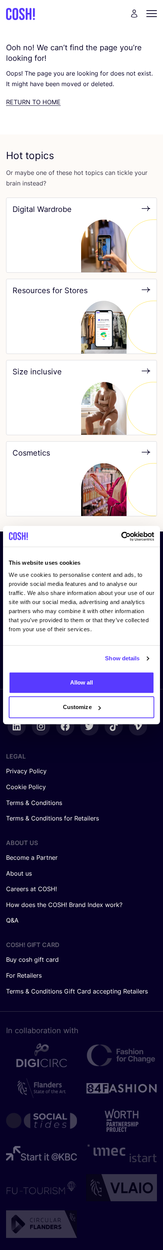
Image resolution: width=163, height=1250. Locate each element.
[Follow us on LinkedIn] (17, 726)
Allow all (81, 682)
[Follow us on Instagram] (41, 726)
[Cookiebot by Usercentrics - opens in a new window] (121, 536)
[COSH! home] (20, 14)
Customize (77, 707)
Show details (122, 658)
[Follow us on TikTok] (114, 726)
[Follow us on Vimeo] (138, 726)
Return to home (33, 102)
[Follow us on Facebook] (65, 726)
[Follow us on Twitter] (89, 726)
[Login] (134, 13)
